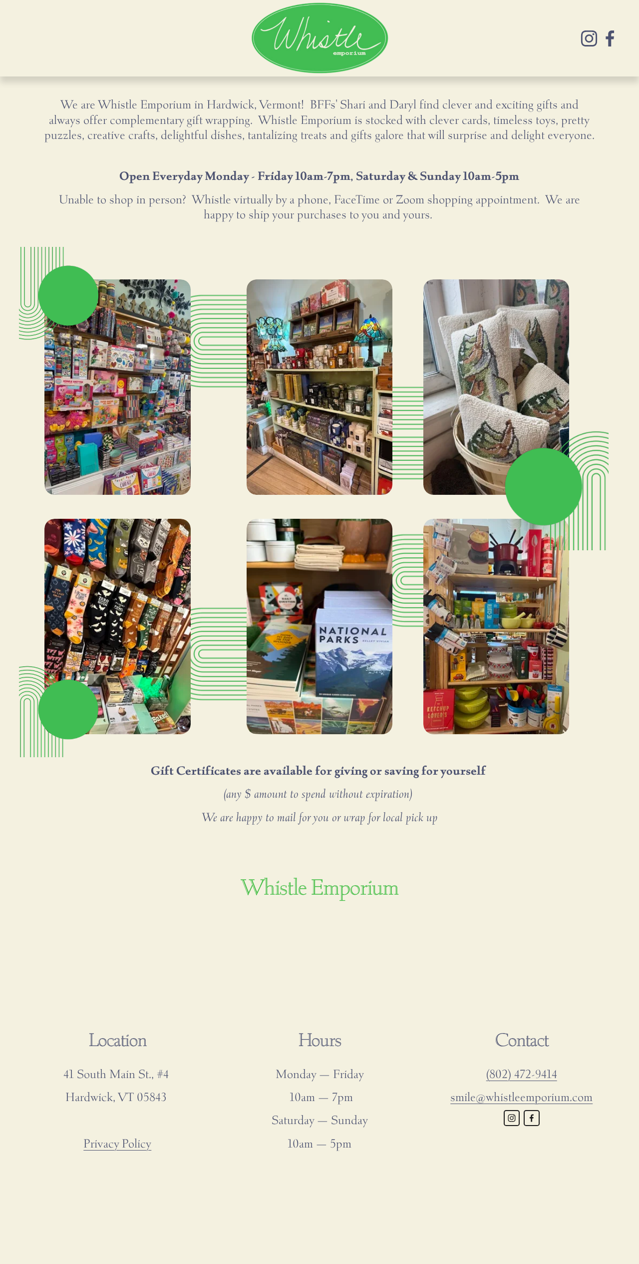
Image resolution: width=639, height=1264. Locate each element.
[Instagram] (589, 38)
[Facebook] (610, 38)
